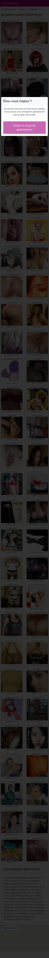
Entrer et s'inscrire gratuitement (24, 127)
